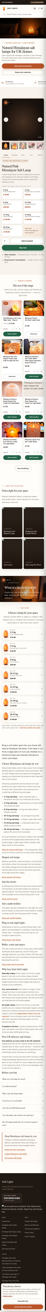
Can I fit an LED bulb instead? (13, 1108)
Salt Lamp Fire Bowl (8, 1249)
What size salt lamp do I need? (13, 1079)
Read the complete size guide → (31, 728)
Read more (33, 334)
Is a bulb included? (9, 1086)
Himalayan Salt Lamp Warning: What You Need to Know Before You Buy (11, 1261)
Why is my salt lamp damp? (12, 1093)
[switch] (8, 102)
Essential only (23, 1301)
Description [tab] (14, 155)
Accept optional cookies (23, 1307)
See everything (23, 468)
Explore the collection (23, 72)
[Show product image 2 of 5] (14, 146)
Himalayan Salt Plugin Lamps (11, 1232)
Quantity (5, 329)
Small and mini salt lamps (15, 1150)
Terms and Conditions (32, 1229)
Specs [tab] (23, 155)
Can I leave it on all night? (12, 1100)
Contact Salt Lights (31, 1221)
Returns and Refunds (32, 1225)
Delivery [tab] (40, 155)
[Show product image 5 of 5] (40, 146)
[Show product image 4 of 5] (31, 146)
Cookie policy (7, 1296)
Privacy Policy (29, 1232)
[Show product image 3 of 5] (23, 146)
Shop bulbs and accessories (13, 965)
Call (37, 2)
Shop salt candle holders (11, 918)
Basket (42, 8)
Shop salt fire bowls (10, 899)
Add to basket (27, 241)
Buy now (23, 248)
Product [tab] (6, 155)
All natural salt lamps (13, 1158)
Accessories (6, 1221)
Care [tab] (31, 155)
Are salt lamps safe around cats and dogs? (18, 1115)
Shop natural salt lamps (23, 66)
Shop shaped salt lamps (11, 877)
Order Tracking (30, 1236)
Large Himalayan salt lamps (16, 1154)
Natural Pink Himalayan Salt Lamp (16, 168)
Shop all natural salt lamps (12, 850)
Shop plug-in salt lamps (11, 940)
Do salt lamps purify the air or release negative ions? (20, 1123)
